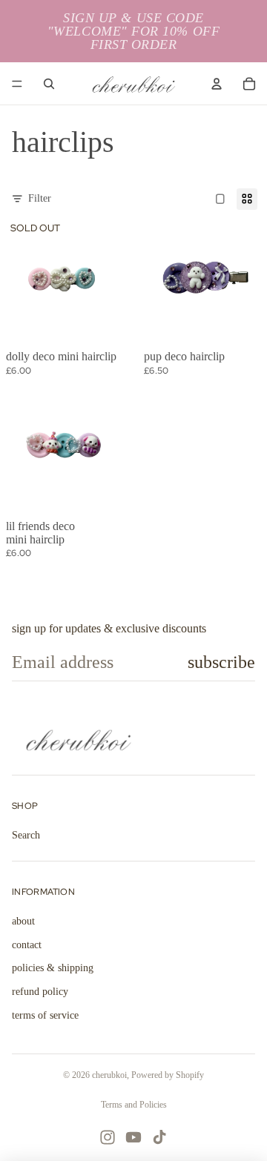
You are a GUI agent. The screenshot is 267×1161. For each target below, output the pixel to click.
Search (26, 835)
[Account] (216, 83)
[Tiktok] (159, 1137)
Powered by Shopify (167, 1075)
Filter (39, 198)
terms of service (45, 1015)
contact (27, 944)
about (23, 921)
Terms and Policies (134, 1104)
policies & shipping (52, 967)
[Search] (49, 83)
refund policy (40, 991)
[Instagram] (107, 1137)
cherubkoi (109, 1075)
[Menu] (17, 84)
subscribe (221, 662)
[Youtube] (133, 1137)
